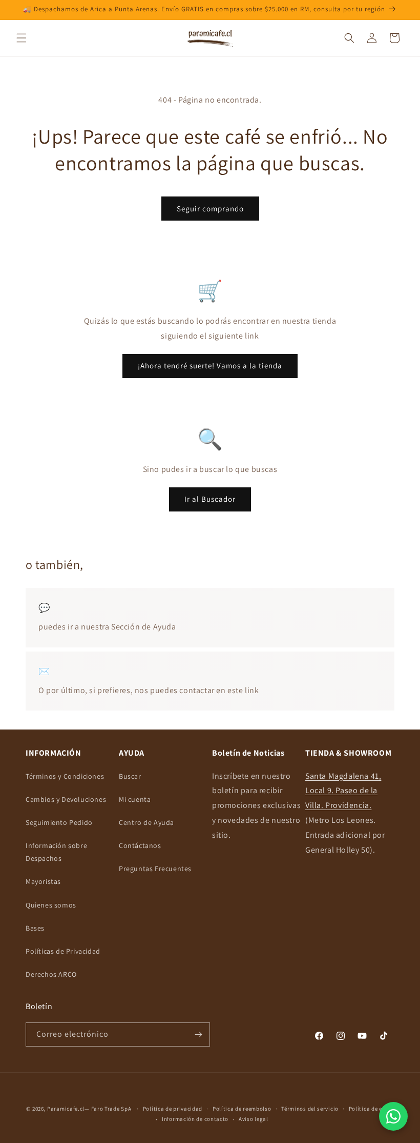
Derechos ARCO (51, 974)
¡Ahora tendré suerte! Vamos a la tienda (210, 365)
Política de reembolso (242, 1108)
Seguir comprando (210, 208)
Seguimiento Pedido (59, 822)
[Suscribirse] (198, 1034)
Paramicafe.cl (66, 1108)
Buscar (130, 776)
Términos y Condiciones (65, 776)
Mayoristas (43, 881)
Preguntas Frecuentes (155, 868)
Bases (35, 928)
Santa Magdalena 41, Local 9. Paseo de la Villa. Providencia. (343, 791)
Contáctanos (140, 845)
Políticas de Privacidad (63, 951)
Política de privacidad (172, 1108)
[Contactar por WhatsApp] (393, 1116)
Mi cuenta (135, 799)
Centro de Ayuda (146, 822)
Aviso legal (253, 1118)
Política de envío (371, 1108)
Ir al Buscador (210, 499)
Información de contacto (195, 1118)
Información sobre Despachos (56, 852)
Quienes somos (51, 905)
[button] (21, 38)
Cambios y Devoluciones (66, 799)
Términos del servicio (310, 1108)
